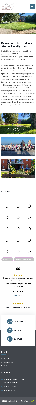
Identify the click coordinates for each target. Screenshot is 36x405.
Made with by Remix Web (18, 401)
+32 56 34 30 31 (10, 386)
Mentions (6, 359)
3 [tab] (19, 295)
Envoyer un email (10, 391)
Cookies (5, 366)
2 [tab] (18, 295)
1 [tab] (15, 295)
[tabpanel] (18, 280)
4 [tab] (21, 295)
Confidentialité (8, 362)
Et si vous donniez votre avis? (18, 307)
